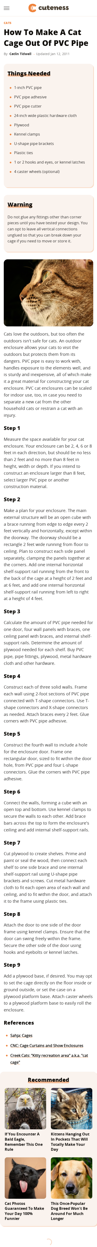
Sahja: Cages (21, 1035)
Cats (7, 23)
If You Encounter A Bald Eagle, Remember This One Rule (24, 1142)
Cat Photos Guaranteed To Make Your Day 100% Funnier (24, 1211)
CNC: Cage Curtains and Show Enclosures (46, 1045)
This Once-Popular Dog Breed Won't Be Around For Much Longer (69, 1211)
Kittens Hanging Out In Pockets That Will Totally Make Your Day (70, 1142)
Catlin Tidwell (20, 54)
